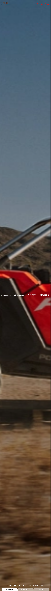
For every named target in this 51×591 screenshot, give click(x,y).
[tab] (10, 589)
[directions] (45, 4)
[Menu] (48, 3)
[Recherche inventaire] (38, 4)
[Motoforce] (5, 4)
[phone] (41, 4)
